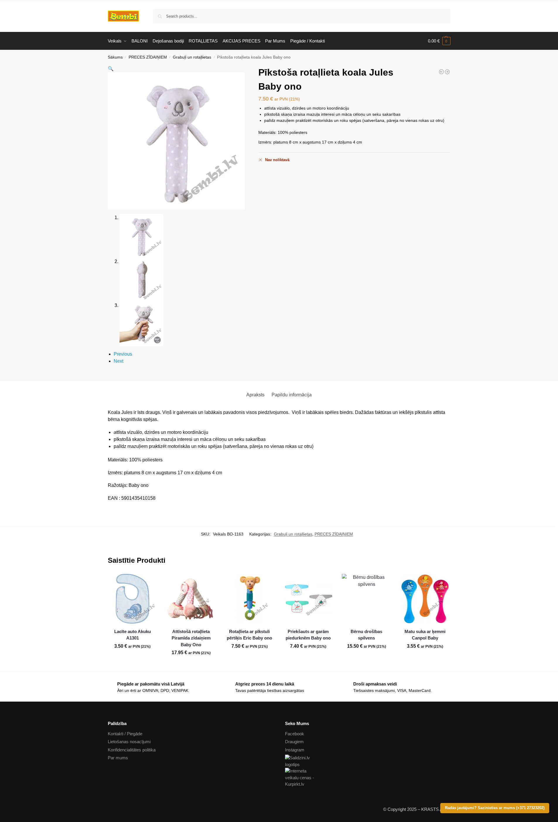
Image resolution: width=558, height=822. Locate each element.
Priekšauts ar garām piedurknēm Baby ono (308, 635)
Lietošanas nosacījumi (129, 741)
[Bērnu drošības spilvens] (367, 599)
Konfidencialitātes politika (132, 749)
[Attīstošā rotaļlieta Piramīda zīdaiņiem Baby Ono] (191, 599)
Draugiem (294, 741)
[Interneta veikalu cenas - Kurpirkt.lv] (368, 778)
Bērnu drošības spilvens (366, 635)
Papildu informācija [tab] (292, 394)
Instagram (294, 749)
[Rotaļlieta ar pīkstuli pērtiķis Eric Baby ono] (447, 72)
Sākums (115, 57)
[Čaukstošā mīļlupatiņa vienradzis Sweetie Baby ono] (441, 72)
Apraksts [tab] (255, 394)
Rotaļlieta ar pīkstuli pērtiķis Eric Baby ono (249, 635)
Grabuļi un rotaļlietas (192, 57)
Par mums (118, 757)
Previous (123, 354)
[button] (439, 41)
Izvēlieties (308, 659)
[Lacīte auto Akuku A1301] (133, 599)
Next (118, 361)
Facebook (294, 733)
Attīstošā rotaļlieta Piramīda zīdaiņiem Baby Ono (191, 638)
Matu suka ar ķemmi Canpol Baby (425, 635)
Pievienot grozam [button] (132, 659)
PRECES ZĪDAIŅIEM (148, 57)
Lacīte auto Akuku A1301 (132, 635)
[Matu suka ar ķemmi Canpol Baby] (425, 599)
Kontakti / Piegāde (125, 733)
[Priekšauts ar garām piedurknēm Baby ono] (308, 599)
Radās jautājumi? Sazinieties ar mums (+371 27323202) (495, 808)
